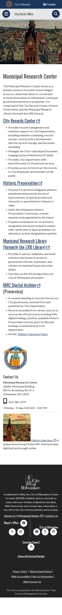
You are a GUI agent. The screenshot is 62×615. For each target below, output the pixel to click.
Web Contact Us (32, 581)
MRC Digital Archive (19, 284)
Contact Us (51, 515)
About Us (10, 515)
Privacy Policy (20, 571)
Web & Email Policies (41, 571)
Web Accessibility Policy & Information (32, 576)
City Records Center (19, 120)
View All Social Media (31, 556)
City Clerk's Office (24, 14)
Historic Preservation (20, 182)
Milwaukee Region (28, 515)
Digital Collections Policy (33, 334)
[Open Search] (55, 14)
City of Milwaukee (22, 4)
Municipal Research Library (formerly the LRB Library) (25, 243)
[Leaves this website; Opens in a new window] (17, 440)
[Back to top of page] (54, 607)
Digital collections (42, 440)
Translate (51, 4)
